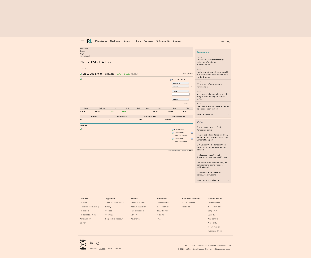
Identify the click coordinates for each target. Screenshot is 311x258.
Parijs (82, 53)
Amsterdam (84, 48)
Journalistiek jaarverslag (89, 207)
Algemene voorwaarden (114, 202)
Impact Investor (214, 227)
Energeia (211, 215)
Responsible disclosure (114, 219)
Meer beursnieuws (205, 114)
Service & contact (137, 202)
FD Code (83, 202)
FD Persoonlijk (163, 41)
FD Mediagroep (214, 202)
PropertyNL (212, 223)
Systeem (102, 248)
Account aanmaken (138, 207)
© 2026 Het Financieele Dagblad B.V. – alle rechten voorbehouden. (204, 249)
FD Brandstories (188, 202)
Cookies (108, 211)
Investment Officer (215, 231)
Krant (138, 41)
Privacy (108, 207)
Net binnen (115, 41)
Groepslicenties (162, 207)
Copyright (109, 215)
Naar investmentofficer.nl (208, 180)
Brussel (82, 51)
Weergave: (93, 248)
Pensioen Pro (213, 219)
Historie (190, 74)
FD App (159, 219)
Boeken (177, 41)
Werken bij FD (85, 219)
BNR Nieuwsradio (215, 207)
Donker (118, 248)
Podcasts (148, 41)
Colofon (83, 223)
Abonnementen (162, 202)
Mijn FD (134, 215)
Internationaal (85, 56)
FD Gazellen (84, 211)
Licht (110, 248)
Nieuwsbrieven (162, 211)
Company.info (213, 211)
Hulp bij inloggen (137, 211)
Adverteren (135, 219)
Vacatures (186, 207)
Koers (83, 68)
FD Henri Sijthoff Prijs (88, 215)
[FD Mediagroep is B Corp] (84, 245)
